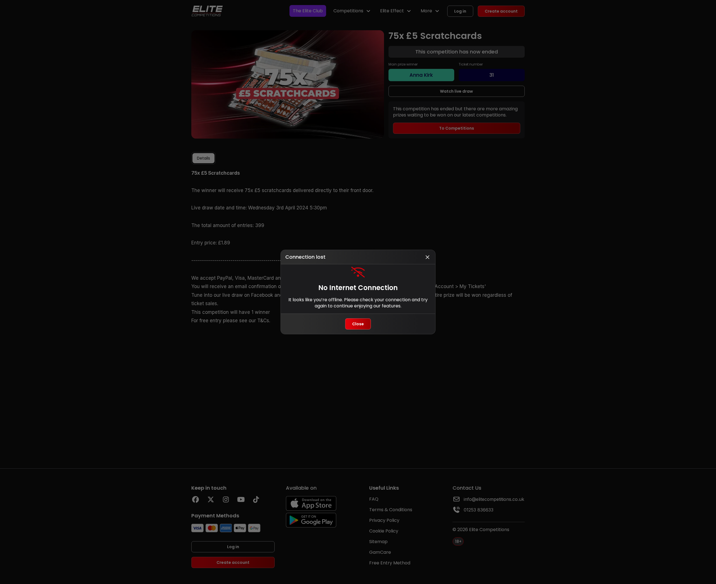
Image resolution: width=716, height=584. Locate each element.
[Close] (427, 257)
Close (358, 324)
